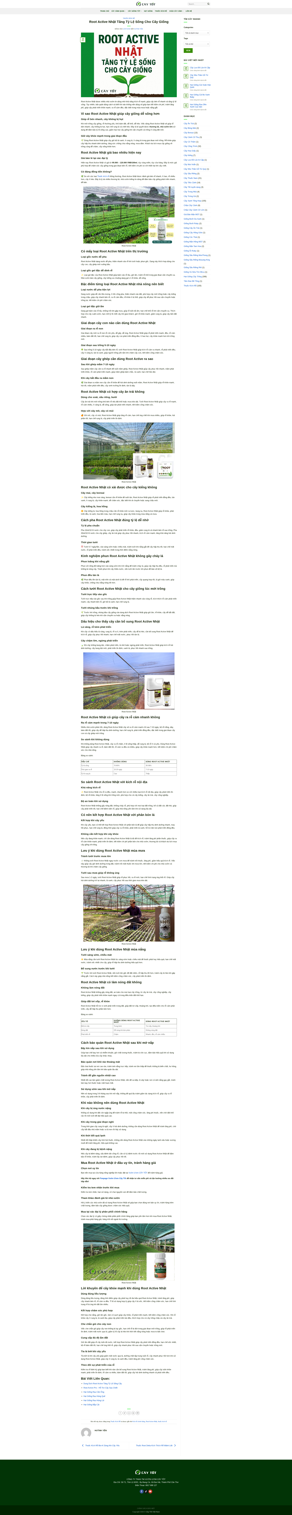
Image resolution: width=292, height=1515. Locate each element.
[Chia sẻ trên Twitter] (125, 1413)
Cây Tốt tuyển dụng (192, 187)
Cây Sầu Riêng (190, 173)
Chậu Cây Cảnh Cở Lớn (194, 210)
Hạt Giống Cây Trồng (193, 276)
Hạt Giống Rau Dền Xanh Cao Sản (198, 105)
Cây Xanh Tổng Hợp (192, 201)
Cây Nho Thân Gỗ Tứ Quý (199, 76)
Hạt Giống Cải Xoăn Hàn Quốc (200, 86)
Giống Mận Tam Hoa (192, 246)
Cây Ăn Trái (189, 123)
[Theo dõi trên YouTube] (150, 1491)
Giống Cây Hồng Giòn (193, 233)
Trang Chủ (104, 11)
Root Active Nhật (151, 1421)
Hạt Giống (148, 11)
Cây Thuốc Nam (191, 178)
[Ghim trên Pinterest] (133, 1413)
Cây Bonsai (189, 133)
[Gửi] (208, 4)
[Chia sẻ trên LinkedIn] (138, 1413)
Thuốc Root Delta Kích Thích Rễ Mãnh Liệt (154, 1445)
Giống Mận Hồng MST (193, 242)
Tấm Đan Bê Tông (191, 281)
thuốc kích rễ (162, 1421)
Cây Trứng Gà (190, 196)
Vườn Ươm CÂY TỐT (138, 1173)
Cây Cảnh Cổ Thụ (191, 137)
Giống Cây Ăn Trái (191, 228)
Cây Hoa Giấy (190, 151)
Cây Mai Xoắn (190, 164)
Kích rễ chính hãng (138, 1421)
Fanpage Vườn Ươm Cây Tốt (113, 1178)
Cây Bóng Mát (190, 128)
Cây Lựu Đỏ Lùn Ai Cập (200, 68)
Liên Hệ (189, 11)
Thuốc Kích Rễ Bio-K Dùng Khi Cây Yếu (102, 1445)
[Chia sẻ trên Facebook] (120, 1413)
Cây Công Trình (190, 146)
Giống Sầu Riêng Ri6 (193, 267)
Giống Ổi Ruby (190, 251)
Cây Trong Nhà (190, 192)
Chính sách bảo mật (146, 1508)
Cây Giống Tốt (134, 11)
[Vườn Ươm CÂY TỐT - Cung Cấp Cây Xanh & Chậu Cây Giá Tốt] (146, 4)
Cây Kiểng (188, 155)
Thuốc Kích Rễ (161, 11)
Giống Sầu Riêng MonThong (196, 255)
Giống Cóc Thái (190, 237)
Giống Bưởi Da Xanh (192, 219)
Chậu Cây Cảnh (175, 11)
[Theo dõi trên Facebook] (142, 1491)
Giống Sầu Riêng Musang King (197, 260)
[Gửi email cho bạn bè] (129, 1413)
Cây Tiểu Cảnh (190, 182)
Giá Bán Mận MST (191, 214)
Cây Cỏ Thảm (190, 142)
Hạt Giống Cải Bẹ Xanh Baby (200, 96)
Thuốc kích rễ (103, 176)
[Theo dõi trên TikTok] (146, 1491)
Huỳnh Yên (138, 29)
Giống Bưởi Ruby (191, 223)
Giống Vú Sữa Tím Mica (194, 272)
